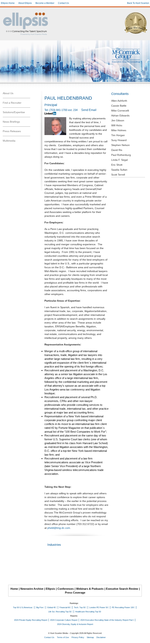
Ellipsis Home (8, 3)
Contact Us (63, 3)
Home (14, 588)
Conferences (65, 588)
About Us (8, 93)
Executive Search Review (122, 588)
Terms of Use (63, 637)
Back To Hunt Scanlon (138, 3)
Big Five (39, 607)
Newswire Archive (31, 588)
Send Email (88, 109)
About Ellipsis (25, 3)
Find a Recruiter (12, 102)
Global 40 (51, 607)
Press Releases (12, 131)
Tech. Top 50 (79, 607)
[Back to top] (144, 637)
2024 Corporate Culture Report (64, 620)
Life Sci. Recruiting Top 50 (59, 612)
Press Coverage (75, 592)
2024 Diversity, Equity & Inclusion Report (75, 624)
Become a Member (44, 3)
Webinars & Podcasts (90, 588)
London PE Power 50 (98, 607)
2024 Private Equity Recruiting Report (30, 620)
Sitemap (90, 637)
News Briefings (11, 121)
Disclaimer (101, 637)
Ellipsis (50, 588)
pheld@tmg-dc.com (58, 527)
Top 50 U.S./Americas (22, 607)
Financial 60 (64, 607)
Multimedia (9, 140)
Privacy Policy (78, 637)
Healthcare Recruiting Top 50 (88, 612)
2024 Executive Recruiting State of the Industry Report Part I (107, 620)
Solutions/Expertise (14, 112)
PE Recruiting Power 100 (123, 607)
